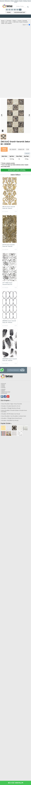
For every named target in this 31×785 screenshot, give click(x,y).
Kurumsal (2, 0)
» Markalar (3, 389)
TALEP (27, 153)
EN (6, 9)
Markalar (16, 0)
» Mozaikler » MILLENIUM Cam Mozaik (9, 420)
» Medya (3, 390)
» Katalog (3, 387)
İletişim (15, 2)
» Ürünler (3, 386)
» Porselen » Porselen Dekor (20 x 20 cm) (10, 406)
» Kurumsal (3, 383)
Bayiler (20, 0)
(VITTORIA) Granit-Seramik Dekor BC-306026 (8, 284)
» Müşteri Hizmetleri (5, 392)
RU (17, 9)
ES (12, 9)
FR (9, 9)
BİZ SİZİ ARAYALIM (15, 783)
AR (14, 9)
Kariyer (29, 0)
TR (20, 9)
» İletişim (3, 384)
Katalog (25, 0)
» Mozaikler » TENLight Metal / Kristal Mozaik (11, 418)
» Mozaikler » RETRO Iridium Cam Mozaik (10, 414)
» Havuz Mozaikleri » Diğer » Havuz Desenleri (11, 403)
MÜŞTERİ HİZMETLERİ (19, 12)
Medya (12, 0)
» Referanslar (4, 393)
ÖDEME (9, 12)
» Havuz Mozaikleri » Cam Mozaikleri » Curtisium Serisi (13, 416)
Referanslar (7, 0)
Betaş (3, 20)
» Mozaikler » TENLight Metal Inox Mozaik (10, 408)
